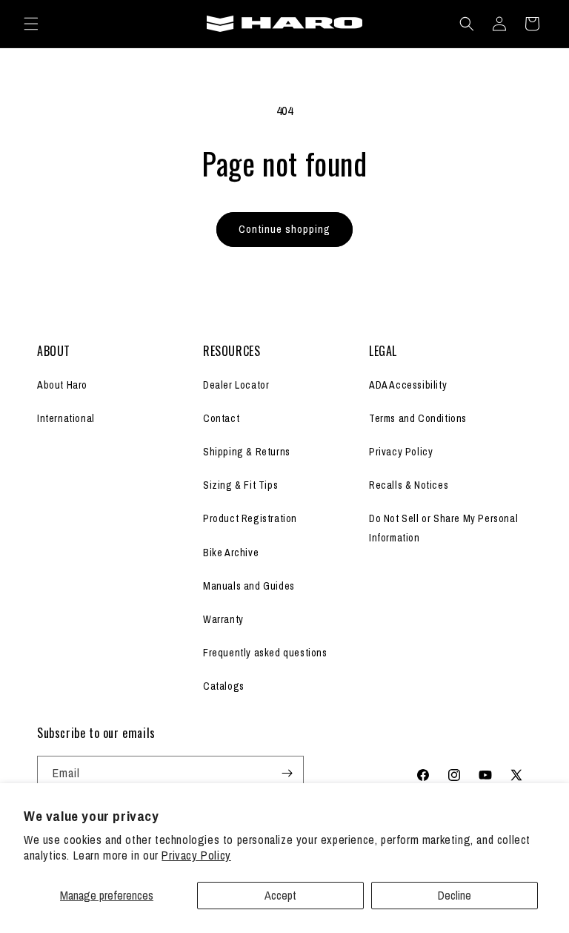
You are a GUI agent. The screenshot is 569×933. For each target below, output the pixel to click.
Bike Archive (231, 552)
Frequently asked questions (265, 652)
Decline (454, 895)
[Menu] (31, 23)
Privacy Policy (196, 855)
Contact (221, 418)
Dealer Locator (236, 385)
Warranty (223, 619)
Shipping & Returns (246, 451)
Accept (280, 895)
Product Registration (250, 518)
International (66, 418)
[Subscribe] (286, 773)
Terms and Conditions (418, 418)
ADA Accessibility (408, 385)
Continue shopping (284, 229)
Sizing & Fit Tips (240, 485)
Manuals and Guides (249, 586)
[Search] (466, 23)
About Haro (62, 385)
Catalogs (223, 686)
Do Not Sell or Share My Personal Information (443, 528)
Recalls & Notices (408, 485)
